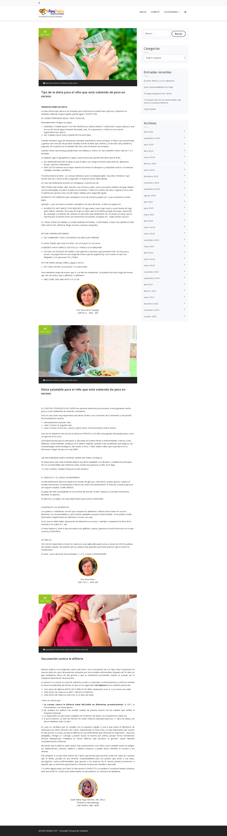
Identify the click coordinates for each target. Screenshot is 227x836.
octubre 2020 (150, 316)
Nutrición (48, 83)
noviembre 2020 (151, 310)
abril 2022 (148, 252)
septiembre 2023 (152, 189)
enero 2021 (149, 297)
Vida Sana (73, 83)
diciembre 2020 (151, 303)
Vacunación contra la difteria (62, 659)
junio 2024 (149, 144)
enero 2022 (149, 265)
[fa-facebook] (39, 3)
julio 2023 (148, 201)
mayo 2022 (149, 246)
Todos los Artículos (60, 83)
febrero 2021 (150, 291)
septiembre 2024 (152, 138)
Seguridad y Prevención (55, 649)
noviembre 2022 (151, 240)
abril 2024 (148, 151)
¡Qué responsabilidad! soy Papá (158, 87)
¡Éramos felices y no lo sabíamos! (159, 80)
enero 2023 (149, 233)
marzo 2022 (149, 259)
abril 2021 (148, 284)
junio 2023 (149, 208)
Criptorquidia (150, 109)
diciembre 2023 (151, 176)
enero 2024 (149, 170)
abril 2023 (148, 221)
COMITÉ (155, 11)
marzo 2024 (149, 157)
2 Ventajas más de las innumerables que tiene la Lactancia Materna (162, 101)
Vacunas (84, 649)
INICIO (143, 11)
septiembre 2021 (152, 278)
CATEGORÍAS (171, 11)
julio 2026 (148, 131)
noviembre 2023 (151, 182)
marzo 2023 (149, 227)
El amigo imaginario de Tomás (158, 93)
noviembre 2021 (151, 272)
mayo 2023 (149, 214)
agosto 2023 (150, 195)
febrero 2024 (150, 163)
